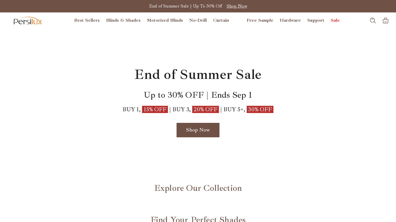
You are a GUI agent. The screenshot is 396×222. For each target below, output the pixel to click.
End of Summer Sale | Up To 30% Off (185, 6)
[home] (27, 20)
